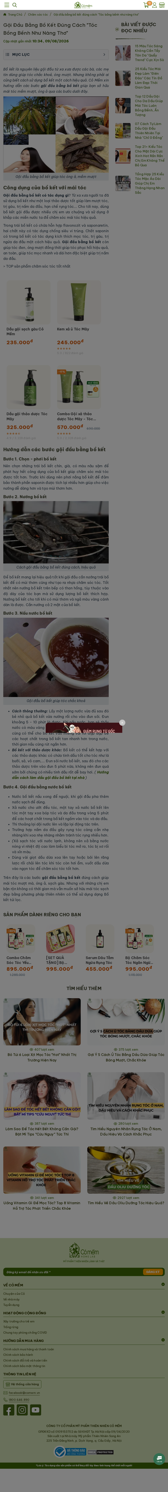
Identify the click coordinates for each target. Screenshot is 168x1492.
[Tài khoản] (155, 5)
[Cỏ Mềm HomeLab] (83, 5)
